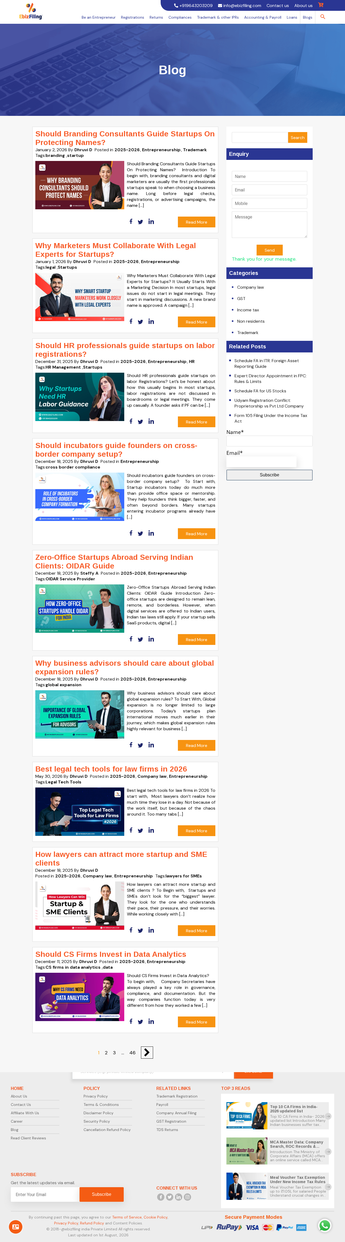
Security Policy (97, 1121)
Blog (14, 1129)
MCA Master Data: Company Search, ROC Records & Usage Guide (296, 1146)
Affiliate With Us (25, 1112)
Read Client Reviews (28, 1138)
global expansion (63, 685)
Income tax (248, 310)
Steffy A (89, 573)
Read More (196, 222)
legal (51, 267)
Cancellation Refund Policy (107, 1129)
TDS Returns (167, 1129)
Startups (67, 267)
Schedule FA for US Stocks (260, 391)
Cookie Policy (155, 1217)
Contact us (278, 5)
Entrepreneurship (161, 150)
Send (270, 250)
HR (192, 361)
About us (303, 5)
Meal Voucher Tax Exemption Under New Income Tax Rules (298, 1179)
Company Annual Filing (176, 1112)
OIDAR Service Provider (70, 579)
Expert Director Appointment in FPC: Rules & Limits (270, 378)
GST (241, 298)
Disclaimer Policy (98, 1112)
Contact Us (21, 1104)
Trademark (195, 150)
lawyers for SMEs (183, 876)
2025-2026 (127, 150)
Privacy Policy (96, 1096)
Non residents (251, 321)
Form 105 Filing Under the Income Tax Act (270, 418)
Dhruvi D (83, 150)
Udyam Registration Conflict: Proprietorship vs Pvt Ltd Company (269, 403)
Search (298, 137)
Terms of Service (127, 1217)
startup (75, 155)
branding (55, 155)
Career (17, 1121)
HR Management (63, 367)
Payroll (162, 1104)
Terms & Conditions (101, 1104)
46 (132, 1052)
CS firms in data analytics (73, 967)
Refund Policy (92, 1223)
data (108, 967)
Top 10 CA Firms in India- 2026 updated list (294, 1109)
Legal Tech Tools (63, 782)
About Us (19, 1096)
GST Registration (171, 1121)
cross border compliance (73, 467)
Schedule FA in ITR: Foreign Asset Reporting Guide (266, 363)
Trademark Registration (177, 1096)
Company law (152, 776)
